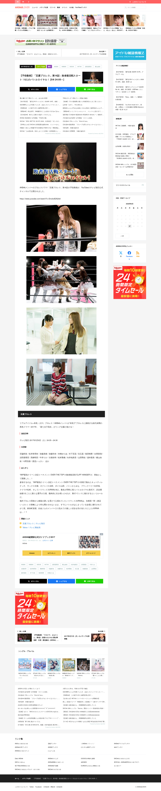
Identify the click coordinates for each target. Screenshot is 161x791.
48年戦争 (84, 762)
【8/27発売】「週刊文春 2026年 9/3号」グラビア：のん (129, 73)
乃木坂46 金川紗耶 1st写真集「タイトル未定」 (78, 118)
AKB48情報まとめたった (56, 762)
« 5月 (122, 236)
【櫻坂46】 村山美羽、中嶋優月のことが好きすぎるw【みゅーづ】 (40, 111)
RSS (137, 256)
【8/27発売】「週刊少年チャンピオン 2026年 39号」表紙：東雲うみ (40, 101)
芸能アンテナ (52, 743)
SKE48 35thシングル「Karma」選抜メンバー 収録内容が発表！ (83, 708)
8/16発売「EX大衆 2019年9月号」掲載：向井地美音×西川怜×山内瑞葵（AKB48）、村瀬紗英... (39, 725)
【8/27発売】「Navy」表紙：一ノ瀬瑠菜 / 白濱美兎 (129, 98)
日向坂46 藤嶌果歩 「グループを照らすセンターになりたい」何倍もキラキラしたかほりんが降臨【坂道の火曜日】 (83, 124)
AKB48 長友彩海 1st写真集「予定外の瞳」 (34, 118)
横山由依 (97, 66)
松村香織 (69, 569)
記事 (51, 540)
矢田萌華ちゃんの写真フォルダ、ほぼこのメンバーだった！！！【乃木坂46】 (40, 105)
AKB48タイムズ (53, 758)
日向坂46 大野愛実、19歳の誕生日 (74, 131)
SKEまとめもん (20, 762)
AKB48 (56, 66)
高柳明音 (42, 569)
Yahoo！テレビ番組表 (32, 527)
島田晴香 (41, 573)
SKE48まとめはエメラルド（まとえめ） (28, 769)
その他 (71, 7)
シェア (63, 89)
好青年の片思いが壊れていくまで (29, 688)
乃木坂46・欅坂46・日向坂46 (52, 787)
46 (23, 2)
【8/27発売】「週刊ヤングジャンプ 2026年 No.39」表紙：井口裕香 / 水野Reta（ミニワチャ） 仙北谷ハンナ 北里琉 (129, 89)
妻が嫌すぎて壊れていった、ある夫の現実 (33, 98)
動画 (58, 7)
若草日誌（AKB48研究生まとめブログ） (127, 762)
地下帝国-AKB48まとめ (22, 766)
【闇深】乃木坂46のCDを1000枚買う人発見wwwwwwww (81, 712)
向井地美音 (74, 564)
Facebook (129, 257)
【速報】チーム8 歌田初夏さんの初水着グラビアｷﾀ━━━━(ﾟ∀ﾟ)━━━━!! (39, 718)
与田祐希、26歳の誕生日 (71, 128)
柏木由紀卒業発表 (24, 715)
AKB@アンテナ (53, 747)
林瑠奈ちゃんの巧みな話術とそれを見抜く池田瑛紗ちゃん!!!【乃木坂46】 (83, 108)
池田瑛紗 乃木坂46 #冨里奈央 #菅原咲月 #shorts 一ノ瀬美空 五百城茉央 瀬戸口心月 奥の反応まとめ (83, 115)
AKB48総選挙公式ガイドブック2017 (38, 537)
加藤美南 (85, 569)
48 (18, 2)
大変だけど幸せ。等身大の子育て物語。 (76, 688)
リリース (52, 7)
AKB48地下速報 (53, 766)
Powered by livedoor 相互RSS (52, 133)
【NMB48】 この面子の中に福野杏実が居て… (35, 108)
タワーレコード (91, 553)
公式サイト (46, 540)
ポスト (35, 89)
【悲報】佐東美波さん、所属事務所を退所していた (79, 705)
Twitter (31, 787)
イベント (64, 7)
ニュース (35, 7)
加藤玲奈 (60, 569)
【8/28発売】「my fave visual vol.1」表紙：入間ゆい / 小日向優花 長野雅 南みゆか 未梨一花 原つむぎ (129, 107)
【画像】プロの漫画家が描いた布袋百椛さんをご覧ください (82, 101)
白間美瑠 (83, 564)
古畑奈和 (23, 569)
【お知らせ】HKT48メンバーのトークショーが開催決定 (81, 698)
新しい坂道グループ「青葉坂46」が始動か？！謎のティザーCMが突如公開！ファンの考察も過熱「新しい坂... (84, 702)
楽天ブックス (71, 553)
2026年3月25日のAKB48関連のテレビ (30, 705)
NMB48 (64, 66)
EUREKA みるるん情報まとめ (90, 766)
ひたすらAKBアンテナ (88, 747)
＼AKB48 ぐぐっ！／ (87, 743)
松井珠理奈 (33, 569)
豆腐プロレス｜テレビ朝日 (34, 523)
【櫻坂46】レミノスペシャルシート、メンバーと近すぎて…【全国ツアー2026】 (83, 111)
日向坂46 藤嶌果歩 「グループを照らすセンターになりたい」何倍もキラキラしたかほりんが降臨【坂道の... (39, 698)
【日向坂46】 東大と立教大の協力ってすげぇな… (36, 115)
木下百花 (32, 573)
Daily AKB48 (19, 758)
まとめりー (117, 766)
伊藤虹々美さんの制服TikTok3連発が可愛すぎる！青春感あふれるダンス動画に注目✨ (40, 128)
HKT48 (79, 66)
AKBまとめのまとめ (21, 743)
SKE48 (72, 66)
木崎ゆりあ (50, 573)
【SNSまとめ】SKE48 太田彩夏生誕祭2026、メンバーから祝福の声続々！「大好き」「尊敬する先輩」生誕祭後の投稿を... (40, 124)
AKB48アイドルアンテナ (122, 743)
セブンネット (52, 553)
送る (91, 89)
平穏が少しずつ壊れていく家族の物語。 (76, 98)
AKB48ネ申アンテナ (21, 747)
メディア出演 (43, 7)
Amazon (31, 553)
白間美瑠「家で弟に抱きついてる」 (29, 721)
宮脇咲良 (51, 569)
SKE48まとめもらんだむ (122, 758)
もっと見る (129, 174)
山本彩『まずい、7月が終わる (72, 105)
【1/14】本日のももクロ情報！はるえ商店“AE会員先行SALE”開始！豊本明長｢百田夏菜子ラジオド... (84, 721)
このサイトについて (139, 2)
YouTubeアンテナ (81, 7)
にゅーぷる (51, 751)
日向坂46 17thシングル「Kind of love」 (76, 121)
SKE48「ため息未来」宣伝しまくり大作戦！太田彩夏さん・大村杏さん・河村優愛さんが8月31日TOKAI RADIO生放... (40, 131)
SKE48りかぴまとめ (54, 769)
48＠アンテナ (118, 747)
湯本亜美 (23, 573)
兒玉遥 (77, 569)
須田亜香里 (88, 66)
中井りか (92, 564)
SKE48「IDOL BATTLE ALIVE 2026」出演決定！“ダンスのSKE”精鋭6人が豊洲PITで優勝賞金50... (40, 121)
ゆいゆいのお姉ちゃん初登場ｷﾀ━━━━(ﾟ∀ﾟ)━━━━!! (36, 708)
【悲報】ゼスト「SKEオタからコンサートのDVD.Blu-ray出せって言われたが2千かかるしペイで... (39, 712)
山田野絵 (93, 569)
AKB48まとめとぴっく (22, 751)
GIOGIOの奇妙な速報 (88, 758)
